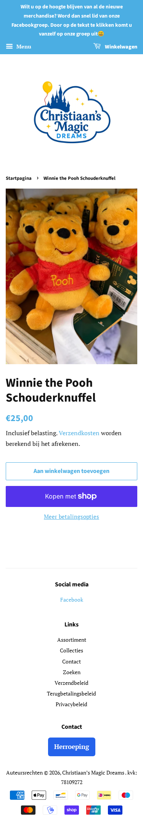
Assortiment (71, 639)
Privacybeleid (71, 704)
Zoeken (71, 672)
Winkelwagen (120, 47)
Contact (71, 661)
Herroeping (71, 746)
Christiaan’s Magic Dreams (93, 772)
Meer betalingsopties (71, 516)
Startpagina (19, 178)
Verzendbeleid (71, 682)
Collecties (71, 650)
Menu (23, 46)
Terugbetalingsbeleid (71, 693)
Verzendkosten (79, 433)
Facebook (71, 599)
